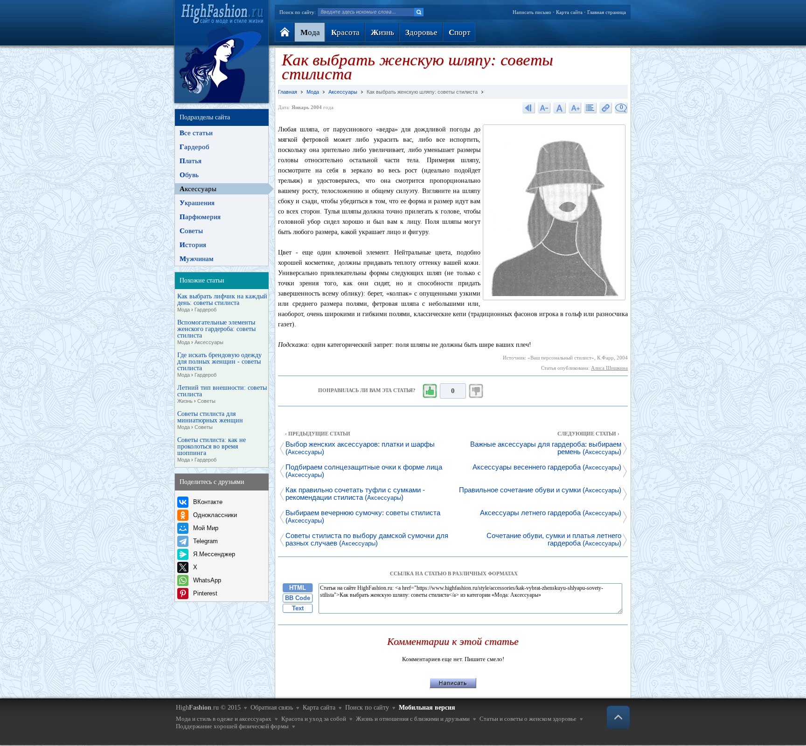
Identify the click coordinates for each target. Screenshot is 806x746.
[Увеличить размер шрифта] (575, 107)
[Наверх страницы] (618, 717)
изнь (382, 32)
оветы (191, 231)
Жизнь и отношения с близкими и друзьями (413, 718)
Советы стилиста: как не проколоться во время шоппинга (211, 450)
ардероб (194, 147)
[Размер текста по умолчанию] (559, 107)
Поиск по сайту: (297, 12)
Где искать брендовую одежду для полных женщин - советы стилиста (219, 365)
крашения (197, 203)
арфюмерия (200, 217)
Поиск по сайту (367, 707)
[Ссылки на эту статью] (605, 107)
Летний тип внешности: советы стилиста (222, 394)
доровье (421, 32)
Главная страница (606, 12)
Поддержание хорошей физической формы (232, 726)
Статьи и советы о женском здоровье (528, 718)
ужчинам (197, 258)
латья (191, 161)
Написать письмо (532, 12)
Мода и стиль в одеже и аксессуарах (223, 718)
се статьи (196, 133)
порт (459, 32)
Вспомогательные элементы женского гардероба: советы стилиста (216, 332)
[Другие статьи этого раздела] (590, 107)
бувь (189, 175)
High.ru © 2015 (208, 707)
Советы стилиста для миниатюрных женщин (210, 420)
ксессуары (198, 189)
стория (193, 245)
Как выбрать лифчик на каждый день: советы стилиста (222, 302)
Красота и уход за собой (313, 718)
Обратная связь (271, 707)
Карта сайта (569, 12)
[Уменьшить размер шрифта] (544, 107)
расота (345, 32)
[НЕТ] (476, 391)
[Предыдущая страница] (528, 107)
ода (310, 32)
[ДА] (430, 391)
